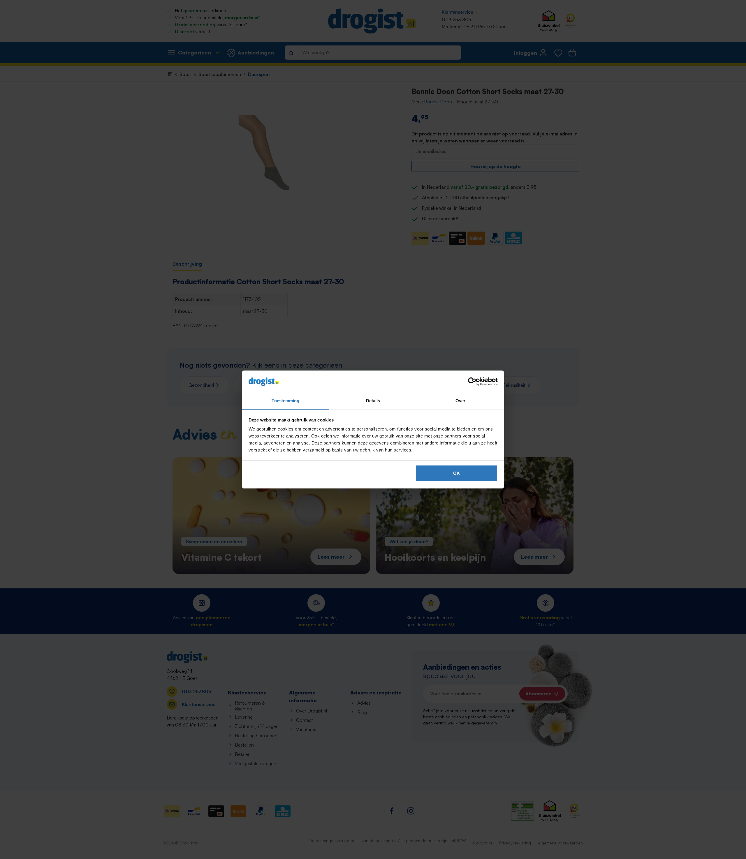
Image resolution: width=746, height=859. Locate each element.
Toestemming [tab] (285, 400)
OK (456, 473)
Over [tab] (460, 400)
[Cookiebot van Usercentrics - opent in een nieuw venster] (472, 381)
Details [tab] (373, 400)
